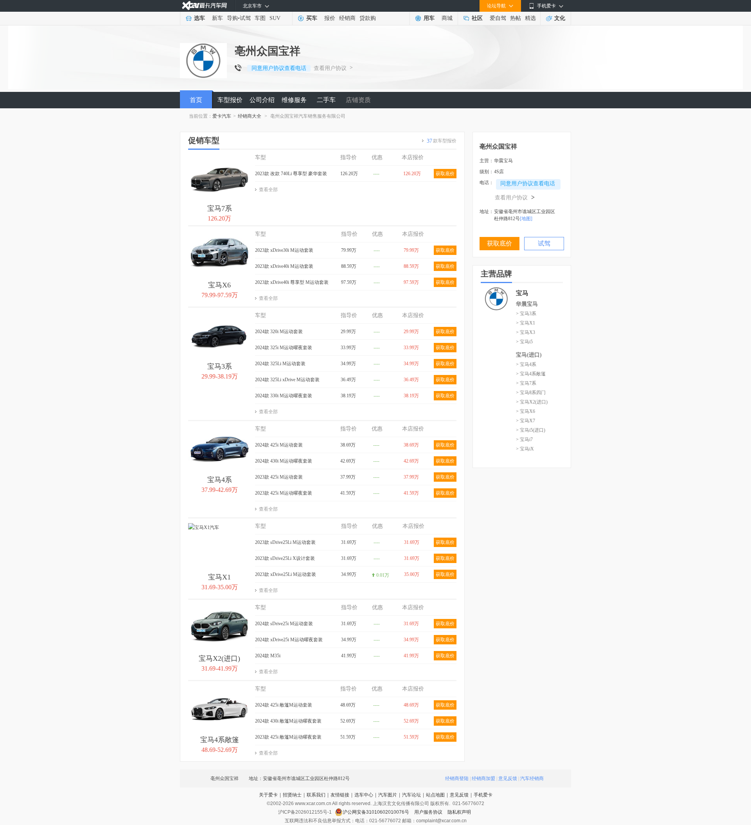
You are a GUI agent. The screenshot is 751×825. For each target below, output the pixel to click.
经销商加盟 (483, 778)
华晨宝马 (527, 304)
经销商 (347, 18)
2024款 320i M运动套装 (279, 331)
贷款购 (367, 18)
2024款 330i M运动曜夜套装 (283, 395)
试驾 (245, 18)
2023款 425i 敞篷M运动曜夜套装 (288, 737)
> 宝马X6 (525, 411)
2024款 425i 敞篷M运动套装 (283, 705)
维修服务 (294, 100)
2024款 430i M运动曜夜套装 (283, 461)
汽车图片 (387, 795)
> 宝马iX (525, 449)
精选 (530, 18)
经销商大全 (249, 116)
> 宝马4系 (526, 364)
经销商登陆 (457, 778)
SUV (274, 18)
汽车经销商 (532, 778)
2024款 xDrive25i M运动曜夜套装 (289, 639)
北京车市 (252, 6)
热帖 (515, 18)
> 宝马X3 (525, 332)
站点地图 (435, 795)
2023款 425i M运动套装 (279, 477)
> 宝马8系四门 (531, 392)
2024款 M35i (267, 655)
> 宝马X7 (525, 420)
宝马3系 (219, 366)
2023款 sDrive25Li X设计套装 (285, 558)
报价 (329, 18)
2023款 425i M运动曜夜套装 (283, 493)
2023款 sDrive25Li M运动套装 (285, 542)
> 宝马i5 (524, 341)
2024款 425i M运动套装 (279, 445)
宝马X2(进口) (219, 658)
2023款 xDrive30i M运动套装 (284, 250)
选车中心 (363, 795)
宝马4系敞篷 (219, 740)
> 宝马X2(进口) (532, 402)
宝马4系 (219, 480)
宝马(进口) (529, 355)
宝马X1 (219, 577)
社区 (477, 18)
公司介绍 (262, 100)
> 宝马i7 (524, 439)
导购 (232, 18)
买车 (311, 18)
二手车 (326, 100)
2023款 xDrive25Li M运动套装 (285, 574)
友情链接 (340, 795)
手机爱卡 (483, 795)
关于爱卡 (268, 795)
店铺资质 (358, 100)
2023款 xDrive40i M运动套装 (284, 266)
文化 (559, 18)
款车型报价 (441, 141)
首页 (196, 100)
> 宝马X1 (525, 323)
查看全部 (268, 189)
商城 (447, 18)
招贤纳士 (292, 795)
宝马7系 (219, 208)
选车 (199, 18)
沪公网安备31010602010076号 (376, 812)
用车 (429, 18)
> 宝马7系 (526, 383)
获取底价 (445, 173)
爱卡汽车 (221, 116)
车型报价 (230, 100)
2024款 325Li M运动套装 (280, 363)
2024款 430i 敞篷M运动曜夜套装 (288, 721)
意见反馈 (507, 778)
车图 (260, 18)
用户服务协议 (429, 812)
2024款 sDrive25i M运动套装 (284, 623)
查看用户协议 (330, 68)
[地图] (526, 218)
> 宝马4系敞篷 (531, 374)
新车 (217, 18)
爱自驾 (498, 18)
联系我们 (316, 795)
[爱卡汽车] (204, 5)
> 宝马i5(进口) (530, 430)
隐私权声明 (459, 812)
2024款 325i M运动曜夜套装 (283, 347)
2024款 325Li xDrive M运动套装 (287, 379)
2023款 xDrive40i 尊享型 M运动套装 (292, 282)
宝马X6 (219, 285)
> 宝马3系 (526, 313)
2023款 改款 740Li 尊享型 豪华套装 (291, 173)
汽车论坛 (411, 795)
